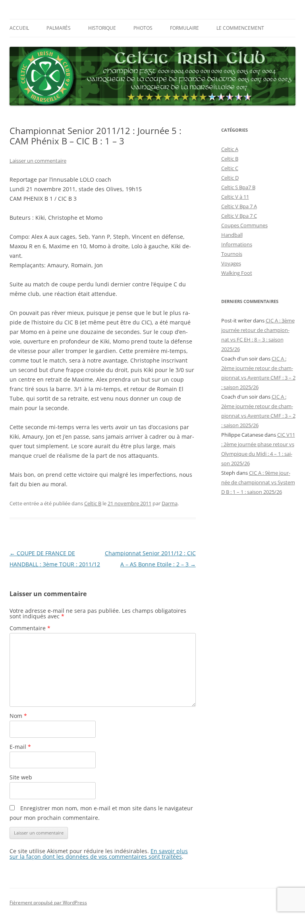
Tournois (231, 253)
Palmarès (58, 28)
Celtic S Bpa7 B (238, 187)
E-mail (20, 746)
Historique (102, 28)
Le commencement (240, 28)
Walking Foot (236, 272)
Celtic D (230, 177)
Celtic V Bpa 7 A (239, 206)
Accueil (19, 28)
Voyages (231, 263)
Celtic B (92, 503)
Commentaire (30, 628)
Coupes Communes (244, 225)
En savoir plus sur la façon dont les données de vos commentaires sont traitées (99, 853)
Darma (170, 503)
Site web (21, 777)
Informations (236, 244)
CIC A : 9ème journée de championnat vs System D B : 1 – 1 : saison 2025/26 (258, 482)
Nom (18, 715)
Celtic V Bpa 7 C (239, 215)
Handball (232, 234)
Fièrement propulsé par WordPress (48, 902)
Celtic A (229, 149)
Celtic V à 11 (235, 196)
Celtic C (229, 168)
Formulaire (184, 28)
